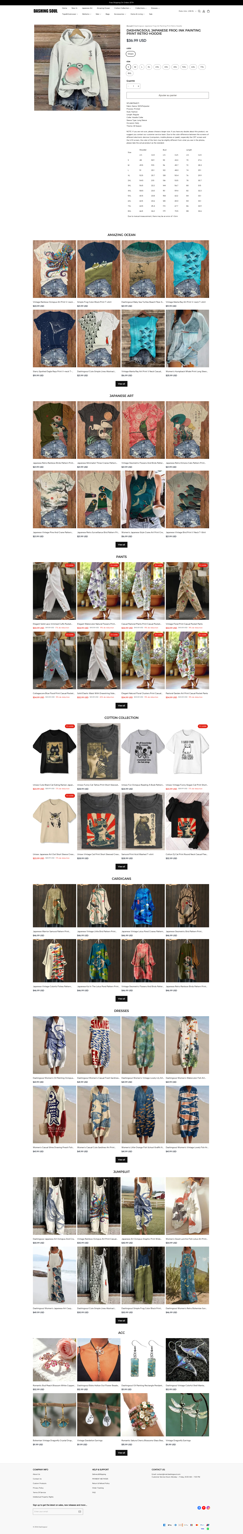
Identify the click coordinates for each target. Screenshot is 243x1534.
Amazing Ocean (103, 8)
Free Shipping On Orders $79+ (121, 3)
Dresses (154, 8)
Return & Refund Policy (101, 1483)
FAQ (94, 1492)
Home (64, 8)
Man (97, 14)
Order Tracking (98, 1488)
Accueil (130, 26)
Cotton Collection (121, 8)
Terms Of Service (39, 1492)
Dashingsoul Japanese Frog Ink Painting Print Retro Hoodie (158, 26)
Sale (150, 14)
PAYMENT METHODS (100, 1479)
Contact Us (37, 1479)
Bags (108, 14)
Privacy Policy (38, 1488)
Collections (140, 8)
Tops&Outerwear (69, 14)
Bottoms (85, 14)
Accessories (119, 14)
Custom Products (39, 1483)
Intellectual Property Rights (43, 1497)
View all (121, 384)
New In (74, 8)
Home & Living (137, 14)
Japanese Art (87, 8)
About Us (36, 1474)
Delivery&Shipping (99, 1474)
